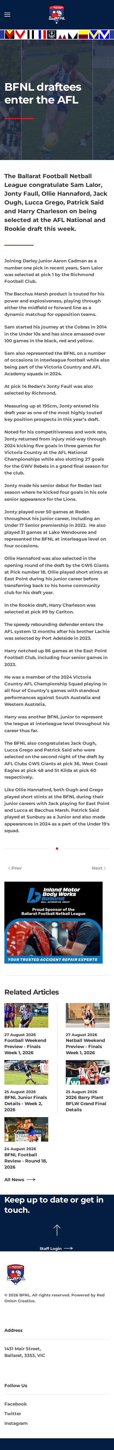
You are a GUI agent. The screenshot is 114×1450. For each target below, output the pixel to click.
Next (97, 868)
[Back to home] (57, 14)
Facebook (15, 1404)
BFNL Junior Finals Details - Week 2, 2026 (25, 1103)
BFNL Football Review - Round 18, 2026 (25, 1161)
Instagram (16, 1423)
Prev (16, 868)
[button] (7, 14)
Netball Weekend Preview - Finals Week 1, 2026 (85, 1046)
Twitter (12, 1413)
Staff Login (51, 1248)
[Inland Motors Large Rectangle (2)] (53, 922)
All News (14, 1179)
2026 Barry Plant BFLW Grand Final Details (86, 1103)
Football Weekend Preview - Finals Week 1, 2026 (25, 1046)
